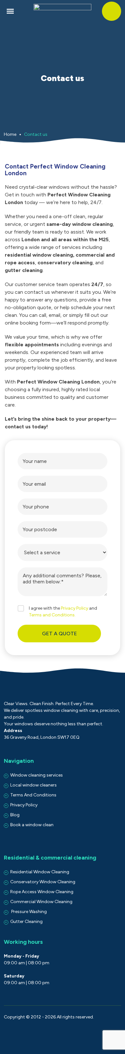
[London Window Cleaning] (63, 11)
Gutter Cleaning (26, 921)
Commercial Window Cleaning (41, 901)
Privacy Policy (74, 608)
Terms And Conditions (33, 795)
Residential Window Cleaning (39, 872)
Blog (15, 815)
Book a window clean (32, 825)
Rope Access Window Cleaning (41, 891)
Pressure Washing (28, 911)
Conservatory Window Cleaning (42, 882)
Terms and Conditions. (52, 615)
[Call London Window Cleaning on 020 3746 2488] (111, 11)
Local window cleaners (33, 785)
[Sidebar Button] (10, 11)
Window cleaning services (36, 775)
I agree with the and (63, 611)
